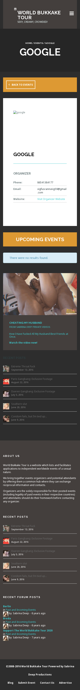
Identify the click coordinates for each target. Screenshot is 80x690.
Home (28, 43)
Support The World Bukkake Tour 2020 (28, 630)
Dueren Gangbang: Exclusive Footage (33, 391)
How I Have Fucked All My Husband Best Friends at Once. (38, 335)
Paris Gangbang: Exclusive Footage (32, 379)
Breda (7, 618)
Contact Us (47, 682)
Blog (10, 682)
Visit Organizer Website (51, 199)
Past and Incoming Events (21, 610)
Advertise (65, 682)
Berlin (7, 606)
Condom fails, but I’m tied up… (29, 416)
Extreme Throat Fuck (23, 366)
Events (38, 43)
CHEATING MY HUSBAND (25, 322)
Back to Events (22, 84)
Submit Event (26, 682)
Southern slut (19, 404)
